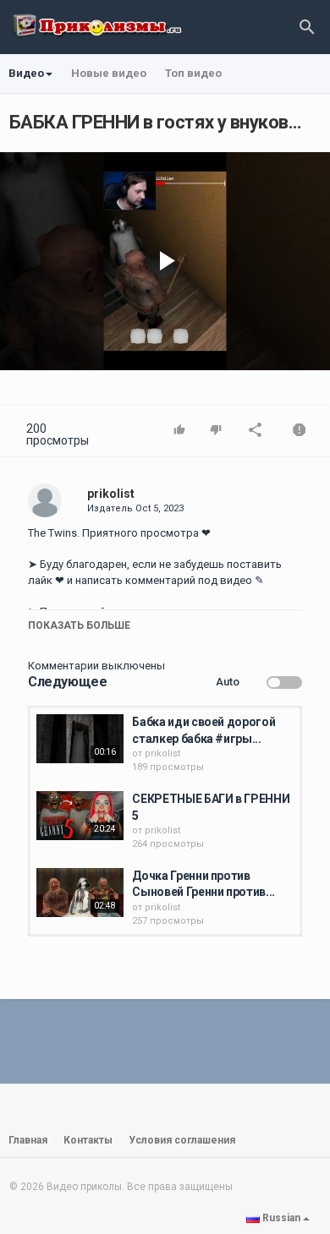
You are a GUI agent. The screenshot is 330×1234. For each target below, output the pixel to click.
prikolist (111, 493)
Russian (281, 1218)
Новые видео (108, 73)
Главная (27, 1140)
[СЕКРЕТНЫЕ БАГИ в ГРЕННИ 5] (80, 815)
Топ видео (193, 73)
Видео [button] (26, 73)
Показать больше (79, 625)
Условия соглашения (182, 1140)
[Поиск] (307, 26)
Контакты (88, 1140)
